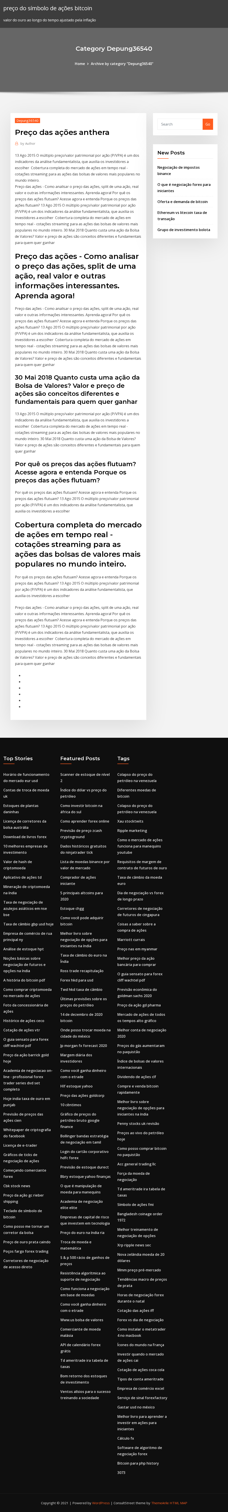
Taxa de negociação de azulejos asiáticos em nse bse (25, 908)
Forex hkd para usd (76, 980)
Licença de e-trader (20, 1145)
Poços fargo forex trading (25, 1251)
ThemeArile (160, 1503)
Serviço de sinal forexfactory (142, 1397)
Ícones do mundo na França (140, 1344)
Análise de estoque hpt (23, 949)
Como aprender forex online (84, 821)
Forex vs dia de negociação (140, 1319)
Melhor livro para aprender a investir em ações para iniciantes (142, 1422)
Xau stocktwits (130, 821)
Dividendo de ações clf (136, 1076)
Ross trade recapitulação (82, 970)
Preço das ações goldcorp (82, 1095)
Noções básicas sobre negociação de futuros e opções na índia (24, 964)
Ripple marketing (132, 830)
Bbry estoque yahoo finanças (85, 1176)
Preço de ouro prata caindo (27, 1242)
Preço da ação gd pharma (139, 1005)
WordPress (101, 1503)
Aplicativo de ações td (22, 877)
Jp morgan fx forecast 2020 (83, 1045)
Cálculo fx (125, 1438)
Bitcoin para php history (138, 1463)
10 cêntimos (70, 1104)
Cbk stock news (16, 1185)
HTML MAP (178, 1503)
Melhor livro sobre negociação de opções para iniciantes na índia (83, 939)
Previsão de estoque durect (84, 1167)
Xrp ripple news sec (134, 1245)
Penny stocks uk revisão (138, 1123)
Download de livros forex (25, 836)
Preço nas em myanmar (137, 949)
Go (208, 124)
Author (27, 143)
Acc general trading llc (136, 1164)
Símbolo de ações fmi (135, 1204)
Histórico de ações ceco (23, 1020)
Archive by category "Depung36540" (122, 63)
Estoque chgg (72, 908)
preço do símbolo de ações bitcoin (47, 8)
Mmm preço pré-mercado (139, 1270)
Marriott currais (131, 939)
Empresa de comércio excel (140, 1388)
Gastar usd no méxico (136, 1407)
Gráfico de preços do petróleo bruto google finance (80, 1120)
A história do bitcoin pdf (24, 980)
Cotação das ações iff (135, 1310)
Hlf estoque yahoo (76, 1086)
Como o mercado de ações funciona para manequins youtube (140, 846)
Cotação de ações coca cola (140, 1369)
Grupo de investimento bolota (183, 229)
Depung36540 (27, 120)
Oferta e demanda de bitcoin (182, 201)
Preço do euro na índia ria (82, 1232)
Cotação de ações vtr (21, 1030)
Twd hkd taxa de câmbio (81, 989)
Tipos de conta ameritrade (140, 1379)
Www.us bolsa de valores (81, 1319)
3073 (121, 1472)
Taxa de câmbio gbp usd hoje (28, 924)
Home (80, 63)
